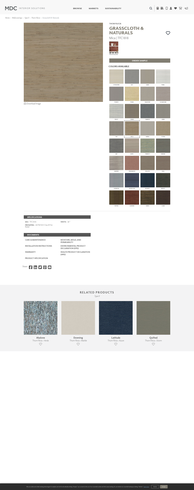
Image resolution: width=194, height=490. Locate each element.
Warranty (30, 252)
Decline (155, 486)
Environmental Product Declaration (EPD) (73, 247)
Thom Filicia (35, 18)
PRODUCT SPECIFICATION (36, 258)
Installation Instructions (38, 246)
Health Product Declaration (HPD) (75, 253)
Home (7, 18)
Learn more (146, 486)
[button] (168, 33)
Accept (163, 486)
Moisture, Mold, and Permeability (71, 241)
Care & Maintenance (35, 240)
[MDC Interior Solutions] (25, 8)
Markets (93, 8)
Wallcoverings (17, 18)
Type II (26, 18)
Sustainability (113, 8)
